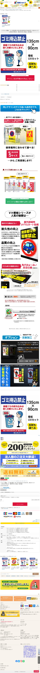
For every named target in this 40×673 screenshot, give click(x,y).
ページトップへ (38, 594)
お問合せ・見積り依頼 (37, 2)
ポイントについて (3, 609)
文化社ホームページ (3, 645)
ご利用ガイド (38, 1)
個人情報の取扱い (3, 667)
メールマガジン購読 (23, 624)
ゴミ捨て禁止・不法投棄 (18, 9)
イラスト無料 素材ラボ (3, 648)
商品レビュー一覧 (23, 625)
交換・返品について (3, 608)
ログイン (35, 0)
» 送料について (37, 519)
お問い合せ (9, 7)
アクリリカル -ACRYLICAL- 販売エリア (6, 649)
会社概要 (22, 630)
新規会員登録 (22, 621)
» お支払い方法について (36, 520)
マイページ (14, 7)
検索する (36, 573)
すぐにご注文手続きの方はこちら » (20, 77)
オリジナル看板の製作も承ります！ (20, 200)
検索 (39, 7)
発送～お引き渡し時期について (5, 607)
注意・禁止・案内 (12, 9)
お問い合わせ (2, 669)
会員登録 (38, 0)
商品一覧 (2, 7)
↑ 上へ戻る (36, 671)
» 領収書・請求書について (36, 521)
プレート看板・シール (6, 9)
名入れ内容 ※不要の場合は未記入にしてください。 (8, 492)
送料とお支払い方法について (27, 614)
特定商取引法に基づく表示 (4, 665)
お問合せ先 (2, 630)
